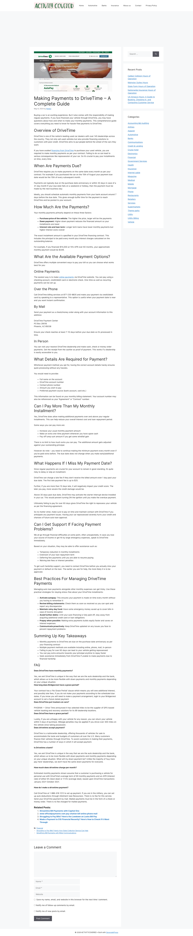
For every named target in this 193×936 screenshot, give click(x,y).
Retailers (132, 199)
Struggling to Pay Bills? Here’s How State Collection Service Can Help (62, 831)
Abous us (127, 5)
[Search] (156, 54)
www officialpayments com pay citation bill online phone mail (68, 814)
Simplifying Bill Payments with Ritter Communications (56, 833)
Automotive (92, 5)
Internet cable (134, 173)
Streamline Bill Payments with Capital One (59, 811)
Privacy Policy (151, 5)
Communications (135, 142)
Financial (40, 828)
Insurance (115, 5)
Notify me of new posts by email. (51, 911)
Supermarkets (134, 207)
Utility (130, 214)
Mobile (131, 184)
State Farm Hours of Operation (141, 86)
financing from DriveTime (62, 150)
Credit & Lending (135, 146)
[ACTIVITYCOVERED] (54, 5)
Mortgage (132, 188)
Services (131, 203)
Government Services (137, 161)
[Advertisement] (96, 28)
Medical (131, 180)
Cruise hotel (133, 150)
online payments (66, 277)
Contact (138, 5)
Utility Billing (133, 218)
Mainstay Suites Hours (138, 82)
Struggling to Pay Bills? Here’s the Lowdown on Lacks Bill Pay (68, 816)
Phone (130, 192)
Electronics (132, 154)
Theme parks (134, 211)
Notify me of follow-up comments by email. (55, 905)
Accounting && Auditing (138, 123)
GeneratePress (112, 932)
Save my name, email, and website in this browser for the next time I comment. (72, 899)
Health (131, 165)
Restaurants (133, 195)
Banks (104, 5)
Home (81, 5)
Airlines (131, 127)
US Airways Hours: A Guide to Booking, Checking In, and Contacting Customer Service (141, 100)
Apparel (131, 131)
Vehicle (131, 222)
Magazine (132, 176)
